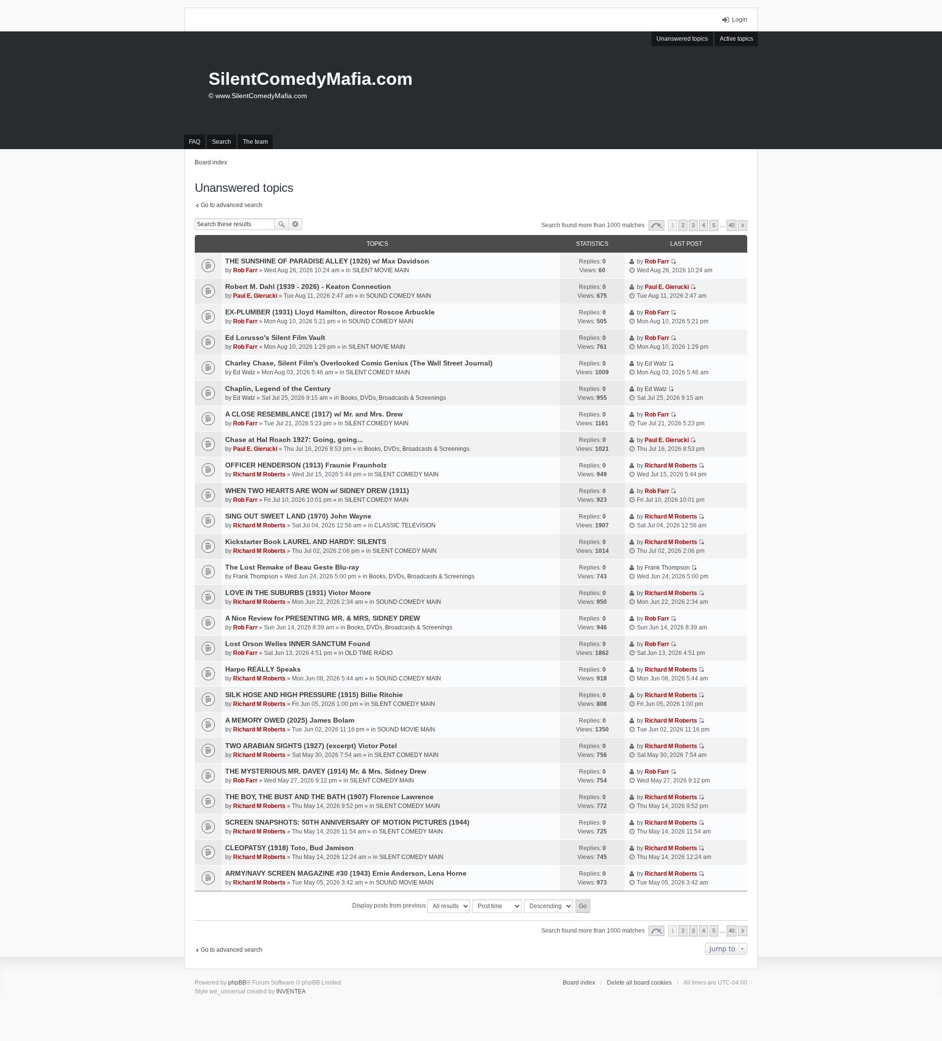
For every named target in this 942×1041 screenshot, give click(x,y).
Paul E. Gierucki (255, 295)
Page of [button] (656, 225)
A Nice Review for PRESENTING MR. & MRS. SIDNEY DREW (322, 618)
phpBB (237, 982)
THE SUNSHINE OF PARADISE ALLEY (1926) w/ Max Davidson (327, 261)
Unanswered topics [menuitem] (682, 38)
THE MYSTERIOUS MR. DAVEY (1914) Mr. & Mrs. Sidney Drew (325, 771)
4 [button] (703, 225)
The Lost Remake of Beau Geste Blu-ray (292, 567)
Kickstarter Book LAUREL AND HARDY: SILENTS (305, 542)
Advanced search (295, 224)
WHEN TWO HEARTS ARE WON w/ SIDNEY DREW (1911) (317, 490)
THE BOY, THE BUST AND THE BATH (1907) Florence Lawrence (329, 797)
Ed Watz (244, 372)
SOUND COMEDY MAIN (398, 295)
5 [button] (713, 225)
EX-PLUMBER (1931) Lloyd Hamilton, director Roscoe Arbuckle (330, 312)
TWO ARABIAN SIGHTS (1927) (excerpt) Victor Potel (311, 746)
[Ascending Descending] (549, 906)
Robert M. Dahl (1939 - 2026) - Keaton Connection (308, 286)
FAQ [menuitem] (194, 141)
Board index (579, 982)
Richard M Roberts (259, 474)
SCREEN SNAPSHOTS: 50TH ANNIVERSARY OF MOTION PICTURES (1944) (347, 822)
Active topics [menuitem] (736, 38)
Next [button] (742, 225)
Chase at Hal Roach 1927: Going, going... (294, 439)
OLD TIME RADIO (368, 653)
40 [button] (731, 225)
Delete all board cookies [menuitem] (639, 982)
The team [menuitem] (255, 141)
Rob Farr (245, 270)
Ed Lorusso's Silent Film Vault (275, 337)
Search (281, 224)
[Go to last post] (673, 261)
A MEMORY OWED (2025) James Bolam (289, 720)
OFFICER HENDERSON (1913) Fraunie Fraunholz (306, 465)
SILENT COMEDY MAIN (378, 372)
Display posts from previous (389, 905)
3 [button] (693, 225)
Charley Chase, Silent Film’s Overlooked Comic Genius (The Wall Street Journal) (359, 363)
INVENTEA (291, 991)
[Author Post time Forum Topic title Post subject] (497, 906)
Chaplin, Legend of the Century (278, 388)
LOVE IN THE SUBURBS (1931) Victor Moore (298, 593)
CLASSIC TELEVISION (405, 525)
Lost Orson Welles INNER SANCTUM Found (297, 644)
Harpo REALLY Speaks (263, 669)
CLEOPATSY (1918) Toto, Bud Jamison (289, 848)
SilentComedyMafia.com (311, 79)
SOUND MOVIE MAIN (406, 729)
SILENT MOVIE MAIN (380, 270)
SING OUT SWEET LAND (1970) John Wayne (298, 516)
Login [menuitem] (739, 19)
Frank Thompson (255, 576)
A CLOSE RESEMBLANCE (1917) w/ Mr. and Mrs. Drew (314, 414)
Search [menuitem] (221, 141)
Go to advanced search (231, 205)
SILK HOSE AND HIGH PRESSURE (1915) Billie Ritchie (314, 695)
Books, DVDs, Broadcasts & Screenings (393, 397)
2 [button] (682, 225)
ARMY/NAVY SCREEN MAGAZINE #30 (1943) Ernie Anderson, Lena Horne (346, 873)
